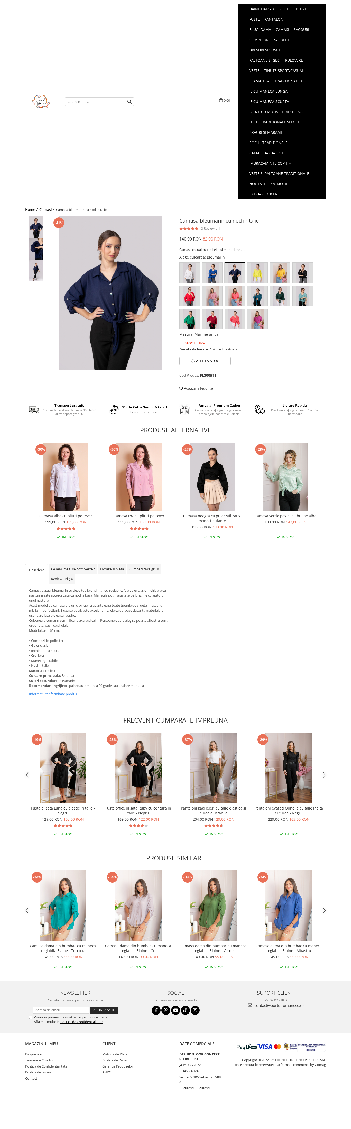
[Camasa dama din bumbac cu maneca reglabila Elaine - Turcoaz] (63, 905)
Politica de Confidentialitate (81, 1021)
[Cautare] (129, 101)
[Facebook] (156, 1010)
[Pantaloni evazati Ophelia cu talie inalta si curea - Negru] (289, 768)
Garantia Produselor (117, 1066)
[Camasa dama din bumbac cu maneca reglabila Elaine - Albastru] (289, 905)
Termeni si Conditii (39, 1060)
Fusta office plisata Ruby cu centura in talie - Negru (138, 810)
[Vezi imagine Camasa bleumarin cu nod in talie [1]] (36, 249)
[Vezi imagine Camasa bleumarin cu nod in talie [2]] (36, 270)
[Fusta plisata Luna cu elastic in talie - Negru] (63, 768)
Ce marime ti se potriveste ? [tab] (73, 569)
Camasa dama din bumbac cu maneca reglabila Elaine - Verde (213, 948)
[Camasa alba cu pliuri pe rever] (66, 477)
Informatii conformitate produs (53, 693)
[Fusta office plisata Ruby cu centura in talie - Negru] (138, 768)
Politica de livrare (38, 1072)
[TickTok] (185, 1010)
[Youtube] (175, 1010)
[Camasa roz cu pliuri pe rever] (139, 477)
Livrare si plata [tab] (112, 569)
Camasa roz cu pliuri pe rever (139, 515)
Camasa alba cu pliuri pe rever (65, 515)
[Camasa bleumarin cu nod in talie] (111, 293)
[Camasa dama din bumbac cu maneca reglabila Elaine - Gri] (138, 905)
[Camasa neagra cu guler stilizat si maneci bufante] (212, 477)
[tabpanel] (111, 293)
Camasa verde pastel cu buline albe (285, 515)
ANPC (106, 1072)
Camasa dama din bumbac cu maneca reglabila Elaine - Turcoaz (63, 948)
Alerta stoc (207, 360)
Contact (31, 1078)
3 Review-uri (210, 228)
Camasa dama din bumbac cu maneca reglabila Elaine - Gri (138, 948)
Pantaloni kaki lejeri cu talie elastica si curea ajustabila (213, 810)
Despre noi (33, 1054)
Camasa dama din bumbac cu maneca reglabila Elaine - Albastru (289, 948)
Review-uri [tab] (62, 578)
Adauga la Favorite (198, 388)
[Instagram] (195, 1010)
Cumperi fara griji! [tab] (144, 569)
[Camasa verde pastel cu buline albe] (285, 477)
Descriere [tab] (36, 569)
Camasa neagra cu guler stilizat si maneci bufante (212, 518)
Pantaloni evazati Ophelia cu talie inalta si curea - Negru (289, 810)
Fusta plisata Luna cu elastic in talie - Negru (63, 810)
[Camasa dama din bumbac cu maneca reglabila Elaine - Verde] (213, 905)
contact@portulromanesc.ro (278, 1005)
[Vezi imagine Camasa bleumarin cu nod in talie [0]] (36, 227)
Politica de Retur (114, 1060)
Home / (32, 209)
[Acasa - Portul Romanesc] (41, 101)
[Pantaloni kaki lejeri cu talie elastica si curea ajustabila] (213, 768)
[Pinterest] (165, 1010)
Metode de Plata (114, 1054)
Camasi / (47, 209)
